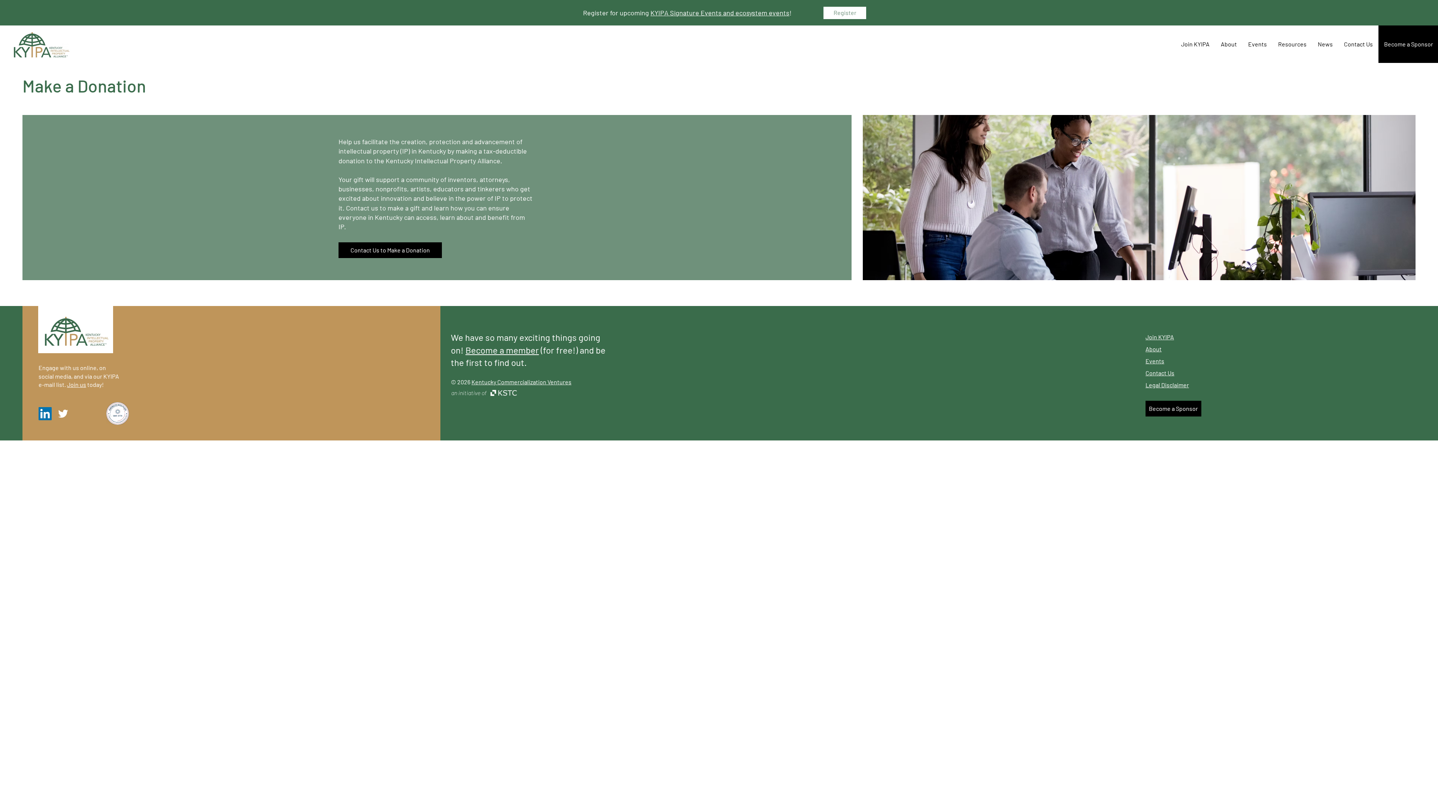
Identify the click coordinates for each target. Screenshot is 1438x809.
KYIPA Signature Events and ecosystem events (719, 13)
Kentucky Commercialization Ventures (521, 381)
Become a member (502, 350)
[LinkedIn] (45, 413)
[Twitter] (63, 413)
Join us (76, 384)
